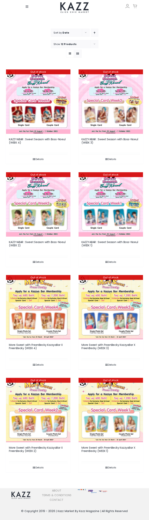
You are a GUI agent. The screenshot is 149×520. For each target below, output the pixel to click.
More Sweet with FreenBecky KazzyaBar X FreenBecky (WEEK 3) (108, 346)
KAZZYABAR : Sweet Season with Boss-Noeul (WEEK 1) (109, 243)
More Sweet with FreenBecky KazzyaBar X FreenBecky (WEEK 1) (108, 449)
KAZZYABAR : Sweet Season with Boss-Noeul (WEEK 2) (37, 243)
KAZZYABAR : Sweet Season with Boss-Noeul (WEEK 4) (37, 140)
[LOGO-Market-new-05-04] (74, 3)
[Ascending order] (94, 33)
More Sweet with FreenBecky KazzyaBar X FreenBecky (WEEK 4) (36, 346)
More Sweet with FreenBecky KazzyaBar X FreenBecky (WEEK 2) (36, 449)
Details (40, 159)
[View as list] (77, 53)
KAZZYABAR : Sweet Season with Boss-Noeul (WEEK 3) (109, 140)
